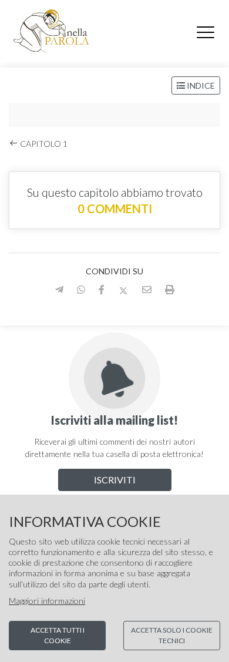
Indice (200, 85)
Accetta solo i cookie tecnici (172, 635)
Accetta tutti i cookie (58, 635)
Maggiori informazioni (47, 601)
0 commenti (115, 208)
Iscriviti (115, 479)
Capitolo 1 (43, 144)
